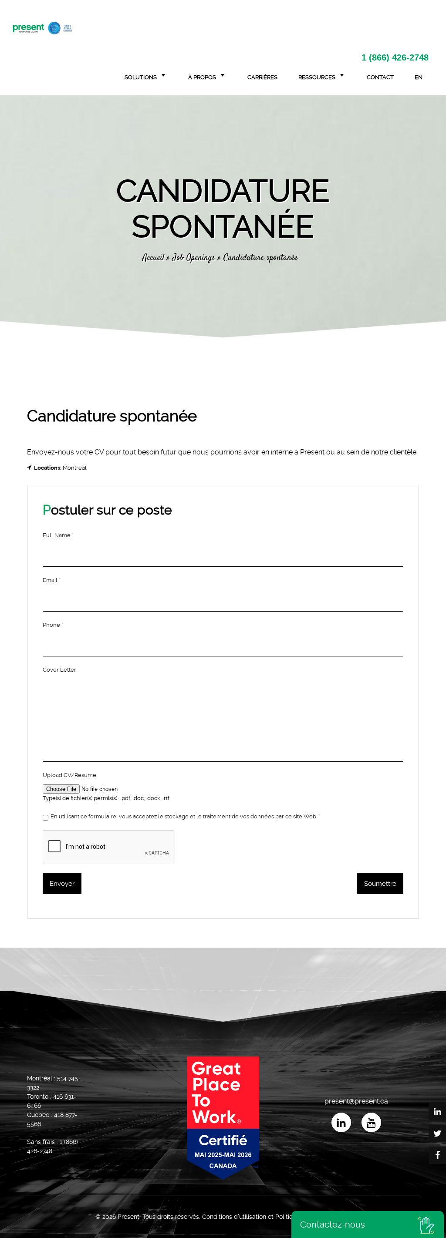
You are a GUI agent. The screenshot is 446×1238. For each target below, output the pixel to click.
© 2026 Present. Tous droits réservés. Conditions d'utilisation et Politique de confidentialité (223, 1216)
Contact (380, 77)
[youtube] (371, 1123)
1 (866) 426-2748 (395, 57)
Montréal (75, 467)
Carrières (262, 77)
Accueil (153, 258)
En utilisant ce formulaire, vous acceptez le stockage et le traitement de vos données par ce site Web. (185, 816)
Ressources (316, 77)
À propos (202, 77)
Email (52, 580)
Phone (53, 625)
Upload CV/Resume (69, 775)
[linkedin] (341, 1123)
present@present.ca (356, 1101)
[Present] (42, 26)
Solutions (141, 77)
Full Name (58, 535)
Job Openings (193, 258)
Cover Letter (59, 669)
